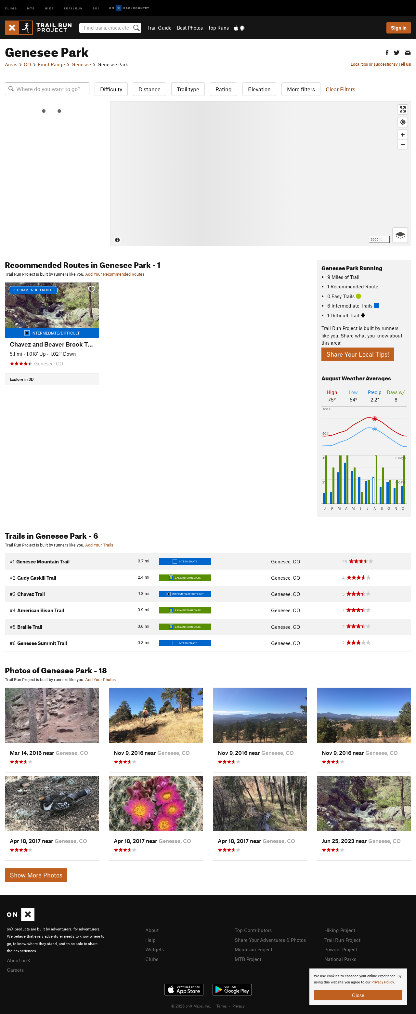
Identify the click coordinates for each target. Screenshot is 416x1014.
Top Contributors (253, 930)
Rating (223, 89)
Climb (11, 8)
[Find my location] (403, 122)
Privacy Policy (382, 982)
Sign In (399, 28)
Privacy (238, 1006)
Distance (149, 89)
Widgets (154, 949)
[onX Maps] (20, 919)
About (152, 930)
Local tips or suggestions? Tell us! (381, 64)
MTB (31, 8)
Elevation (259, 89)
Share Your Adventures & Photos (270, 940)
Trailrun (73, 8)
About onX (18, 960)
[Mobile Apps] (239, 28)
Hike (49, 8)
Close (358, 995)
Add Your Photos (100, 679)
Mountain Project (253, 949)
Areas (11, 64)
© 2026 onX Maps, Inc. (191, 1006)
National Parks (340, 959)
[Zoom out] (403, 144)
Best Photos (190, 28)
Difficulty (111, 89)
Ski (96, 8)
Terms (221, 1006)
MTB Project (248, 959)
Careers (15, 970)
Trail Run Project (342, 940)
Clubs (151, 959)
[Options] (400, 235)
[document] (358, 986)
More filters (301, 89)
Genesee (81, 64)
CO (27, 64)
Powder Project (340, 949)
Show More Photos (36, 875)
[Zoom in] (403, 134)
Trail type (188, 89)
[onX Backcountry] (129, 8)
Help (150, 940)
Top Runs (218, 28)
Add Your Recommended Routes (114, 274)
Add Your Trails (99, 544)
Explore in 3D (21, 379)
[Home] (41, 27)
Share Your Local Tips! (357, 354)
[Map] (261, 173)
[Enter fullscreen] (403, 109)
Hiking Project (339, 930)
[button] (387, 52)
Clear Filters (340, 89)
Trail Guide (159, 28)
